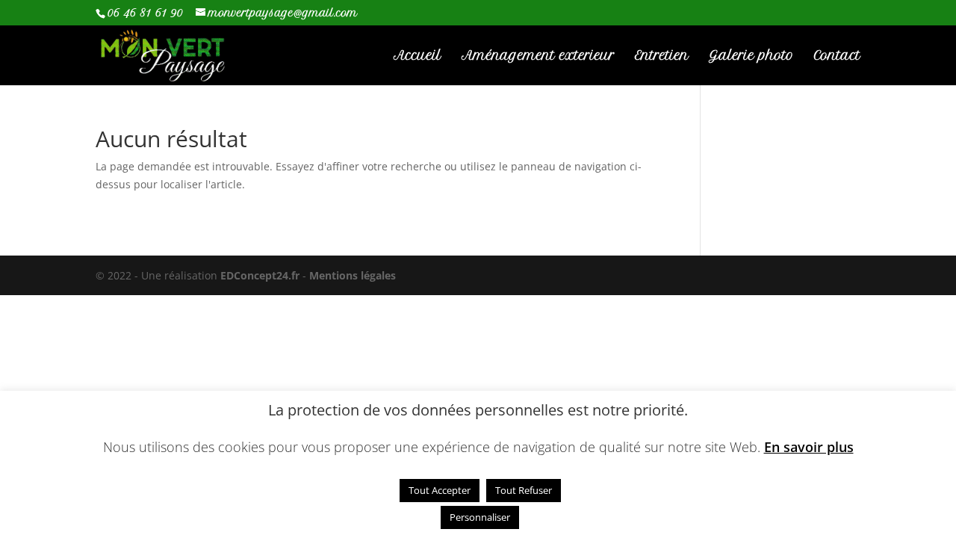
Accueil (417, 56)
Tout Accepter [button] (440, 490)
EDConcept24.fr (261, 275)
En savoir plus (809, 447)
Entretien (662, 56)
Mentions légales (352, 275)
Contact (837, 56)
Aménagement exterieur (538, 56)
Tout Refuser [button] (523, 490)
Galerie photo (751, 56)
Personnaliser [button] (480, 517)
